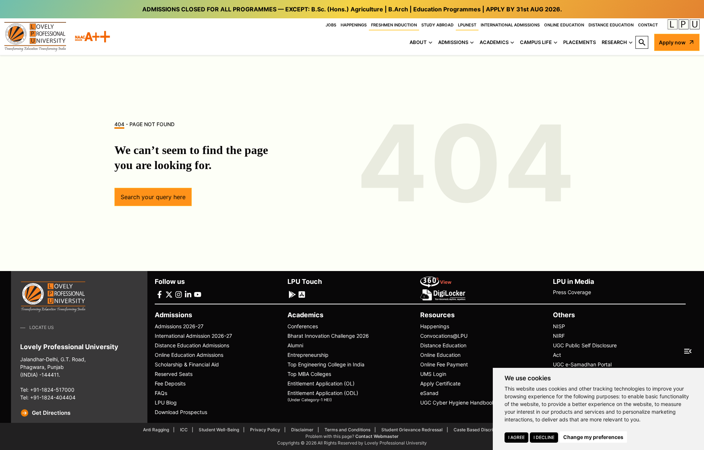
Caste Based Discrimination (482, 429)
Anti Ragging (156, 429)
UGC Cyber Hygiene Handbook (457, 402)
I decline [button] (544, 437)
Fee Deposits (170, 383)
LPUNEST (467, 25)
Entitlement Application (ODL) (322, 396)
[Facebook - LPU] (159, 294)
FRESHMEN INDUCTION (394, 25)
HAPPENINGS (354, 25)
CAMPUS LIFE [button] (536, 42)
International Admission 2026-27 (193, 336)
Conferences (302, 326)
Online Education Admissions (189, 355)
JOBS (331, 25)
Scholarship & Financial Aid (187, 364)
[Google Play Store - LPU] (292, 294)
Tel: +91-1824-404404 (48, 397)
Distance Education (443, 345)
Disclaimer (302, 429)
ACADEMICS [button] (494, 42)
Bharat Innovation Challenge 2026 (328, 336)
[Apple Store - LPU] (302, 294)
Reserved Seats (173, 374)
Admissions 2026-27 (179, 326)
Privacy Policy (265, 429)
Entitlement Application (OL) (321, 383)
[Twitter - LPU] (169, 294)
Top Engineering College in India (325, 364)
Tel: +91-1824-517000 (47, 390)
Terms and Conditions (347, 429)
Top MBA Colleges (309, 374)
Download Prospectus (181, 412)
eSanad (429, 393)
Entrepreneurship (308, 355)
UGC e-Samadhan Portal (582, 364)
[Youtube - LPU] (197, 294)
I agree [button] (516, 437)
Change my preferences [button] (593, 437)
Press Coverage (572, 292)
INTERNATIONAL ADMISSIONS (510, 25)
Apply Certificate (440, 383)
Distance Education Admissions (192, 345)
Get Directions (51, 412)
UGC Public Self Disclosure (585, 345)
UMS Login (433, 374)
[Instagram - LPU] (178, 294)
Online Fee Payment (444, 364)
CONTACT (648, 25)
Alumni (295, 345)
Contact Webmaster (377, 436)
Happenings (434, 326)
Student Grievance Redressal (412, 429)
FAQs (161, 393)
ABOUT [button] (418, 42)
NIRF (559, 336)
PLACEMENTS (579, 42)
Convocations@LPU (443, 336)
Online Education (440, 355)
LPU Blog (166, 402)
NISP (559, 326)
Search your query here (153, 197)
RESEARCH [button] (614, 42)
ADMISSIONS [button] (453, 42)
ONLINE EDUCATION (564, 25)
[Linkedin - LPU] (188, 294)
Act (557, 355)
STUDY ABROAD (437, 25)
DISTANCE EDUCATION (611, 25)
